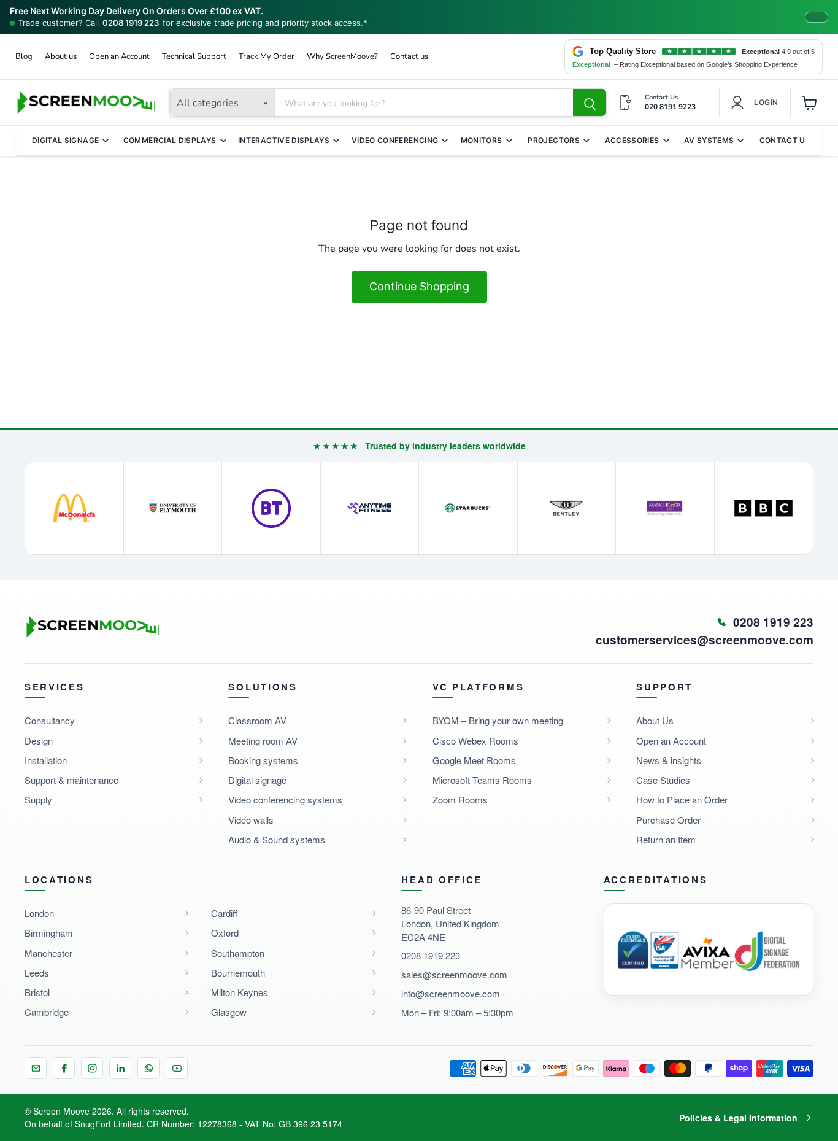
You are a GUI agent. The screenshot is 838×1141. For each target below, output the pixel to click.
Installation (46, 760)
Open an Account (119, 56)
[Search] (589, 103)
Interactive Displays (283, 140)
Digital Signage (65, 140)
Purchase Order (668, 819)
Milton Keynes (239, 992)
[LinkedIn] (120, 1068)
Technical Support (194, 56)
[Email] (36, 1068)
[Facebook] (64, 1068)
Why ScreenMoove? (342, 56)
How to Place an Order (682, 799)
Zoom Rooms (460, 799)
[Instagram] (92, 1068)
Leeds (37, 972)
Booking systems (263, 760)
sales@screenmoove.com (454, 974)
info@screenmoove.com (450, 993)
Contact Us (785, 140)
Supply (38, 799)
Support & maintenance (71, 779)
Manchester (48, 952)
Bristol (37, 992)
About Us (655, 720)
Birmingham (49, 932)
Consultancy (50, 720)
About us (61, 56)
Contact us (409, 56)
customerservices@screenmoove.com (704, 640)
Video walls (251, 819)
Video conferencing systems (285, 799)
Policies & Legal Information (738, 1118)
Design (39, 740)
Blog (24, 56)
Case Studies (663, 779)
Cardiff (224, 913)
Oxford (225, 932)
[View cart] (810, 102)
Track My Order (266, 56)
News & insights (668, 760)
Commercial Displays (170, 140)
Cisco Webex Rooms (475, 740)
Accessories (632, 140)
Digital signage (257, 779)
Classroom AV (257, 720)
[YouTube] (177, 1068)
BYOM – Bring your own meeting (497, 720)
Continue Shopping (419, 286)
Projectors (554, 140)
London (39, 913)
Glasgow (229, 1011)
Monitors (481, 140)
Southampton (237, 952)
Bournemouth (238, 972)
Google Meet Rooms (474, 760)
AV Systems (709, 140)
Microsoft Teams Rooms (482, 779)
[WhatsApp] (148, 1068)
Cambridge (47, 1011)
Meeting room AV (263, 740)
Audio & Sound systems (276, 839)
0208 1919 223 (130, 23)
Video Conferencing (395, 140)
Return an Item (666, 839)
